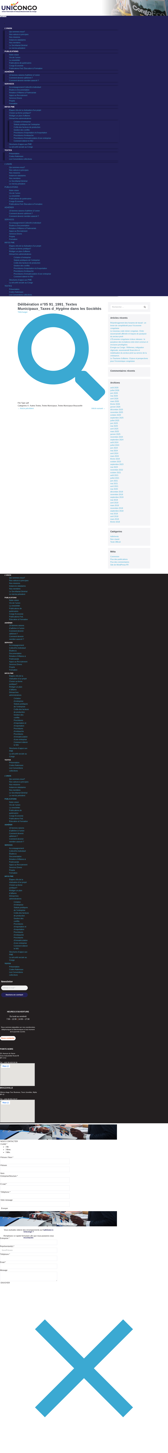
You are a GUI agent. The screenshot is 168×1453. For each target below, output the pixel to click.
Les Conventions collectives (20, 159)
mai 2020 (114, 489)
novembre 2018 (116, 508)
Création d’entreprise (22, 122)
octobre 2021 (115, 473)
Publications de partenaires (20, 63)
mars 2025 (114, 431)
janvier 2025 (115, 434)
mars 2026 (114, 401)
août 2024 (114, 442)
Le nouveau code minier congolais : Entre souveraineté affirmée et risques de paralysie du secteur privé (128, 333)
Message (3, 1270)
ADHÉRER (9, 72)
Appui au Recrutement (18, 95)
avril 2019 (114, 503)
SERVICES (9, 84)
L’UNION (8, 28)
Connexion (114, 557)
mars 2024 (114, 456)
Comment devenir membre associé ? (24, 80)
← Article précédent (26, 408)
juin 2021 (114, 481)
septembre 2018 (116, 511)
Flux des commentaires (119, 562)
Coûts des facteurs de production (27, 127)
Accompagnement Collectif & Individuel (25, 87)
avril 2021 (114, 486)
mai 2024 (114, 451)
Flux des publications (119, 559)
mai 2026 (114, 396)
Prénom (3, 1165)
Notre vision (14, 55)
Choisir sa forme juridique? (20, 113)
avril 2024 (114, 453)
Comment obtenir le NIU (23, 141)
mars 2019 (114, 505)
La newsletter (14, 60)
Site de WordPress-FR (119, 565)
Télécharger (23, 312)
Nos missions (14, 37)
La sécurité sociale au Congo (21, 147)
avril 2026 (114, 399)
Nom (2, 1173)
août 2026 (114, 388)
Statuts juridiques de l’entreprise (27, 124)
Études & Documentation (19, 90)
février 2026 (115, 404)
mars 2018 (114, 519)
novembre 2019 (116, 494)
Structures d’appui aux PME (20, 144)
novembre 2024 (116, 437)
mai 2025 (114, 426)
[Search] (145, 307)
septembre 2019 (116, 497)
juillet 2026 (114, 390)
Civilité (3, 1144)
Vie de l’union (14, 57)
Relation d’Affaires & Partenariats (22, 93)
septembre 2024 (116, 440)
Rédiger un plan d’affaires (19, 116)
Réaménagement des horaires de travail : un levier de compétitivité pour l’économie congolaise (128, 325)
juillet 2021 (114, 478)
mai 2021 (114, 483)
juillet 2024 (114, 445)
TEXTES (8, 150)
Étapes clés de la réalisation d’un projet (25, 110)
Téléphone (5, 1192)
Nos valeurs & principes (18, 34)
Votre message (6, 1200)
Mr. (8, 1147)
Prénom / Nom (6, 1157)
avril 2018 (114, 516)
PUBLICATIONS (11, 51)
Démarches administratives (20, 118)
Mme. (9, 1150)
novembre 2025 (116, 412)
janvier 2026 (115, 407)
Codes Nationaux (16, 156)
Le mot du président (17, 48)
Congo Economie (16, 66)
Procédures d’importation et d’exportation (30, 133)
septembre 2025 (116, 418)
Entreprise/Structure (9, 1176)
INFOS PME (10, 107)
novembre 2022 (116, 470)
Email (3, 1262)
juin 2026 (114, 393)
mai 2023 (114, 467)
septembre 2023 (116, 464)
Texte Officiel (115, 542)
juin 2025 (114, 423)
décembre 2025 (116, 410)
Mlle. (8, 1152)
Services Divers (15, 98)
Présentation (14, 154)
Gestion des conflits (22, 130)
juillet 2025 (114, 420)
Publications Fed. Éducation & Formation (25, 68)
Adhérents (114, 536)
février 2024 (115, 459)
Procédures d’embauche (24, 135)
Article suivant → (98, 408)
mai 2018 (114, 514)
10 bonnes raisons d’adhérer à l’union (24, 75)
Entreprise (4, 1238)
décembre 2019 (116, 492)
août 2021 (114, 475)
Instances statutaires (17, 40)
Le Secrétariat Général (18, 45)
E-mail (3, 1184)
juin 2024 (114, 448)
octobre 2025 (115, 415)
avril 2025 (114, 429)
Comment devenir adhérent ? (21, 78)
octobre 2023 (115, 462)
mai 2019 (114, 500)
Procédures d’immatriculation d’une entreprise (32, 138)
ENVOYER (5, 1283)
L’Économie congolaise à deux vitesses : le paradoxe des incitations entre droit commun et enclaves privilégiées (129, 342)
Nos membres (14, 43)
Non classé (114, 539)
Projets (12, 101)
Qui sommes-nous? (17, 32)
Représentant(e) (7, 1246)
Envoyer (4, 1208)
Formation (13, 104)
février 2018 (115, 522)
